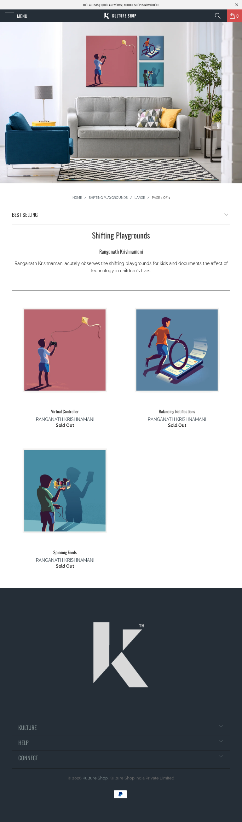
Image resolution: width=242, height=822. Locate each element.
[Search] (220, 16)
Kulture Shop (95, 778)
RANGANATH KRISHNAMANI (65, 419)
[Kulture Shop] (121, 15)
